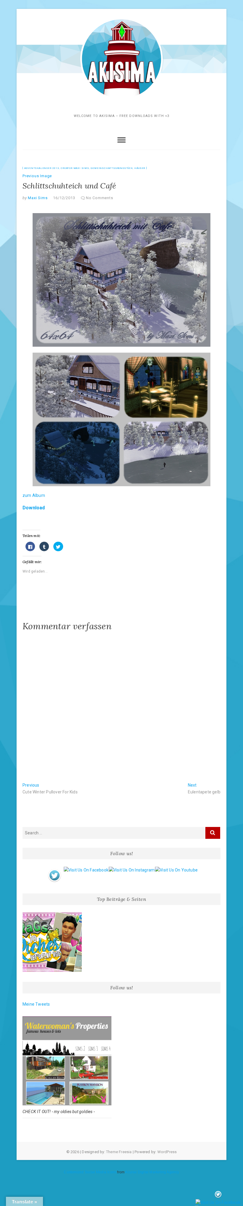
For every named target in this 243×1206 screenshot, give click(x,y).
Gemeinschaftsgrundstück (111, 168)
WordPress (167, 1152)
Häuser (139, 168)
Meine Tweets (36, 1004)
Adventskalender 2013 (41, 168)
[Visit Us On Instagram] (131, 870)
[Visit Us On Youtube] (176, 870)
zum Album (34, 495)
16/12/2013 (64, 198)
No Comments (99, 198)
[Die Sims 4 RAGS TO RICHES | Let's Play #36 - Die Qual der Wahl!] (52, 942)
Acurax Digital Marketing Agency (152, 1172)
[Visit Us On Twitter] (54, 870)
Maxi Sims (37, 198)
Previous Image (37, 176)
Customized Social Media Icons (90, 1172)
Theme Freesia (119, 1152)
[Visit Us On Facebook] (85, 870)
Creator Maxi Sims (75, 168)
